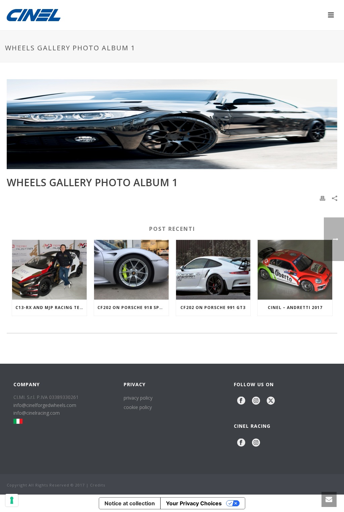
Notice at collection (129, 503)
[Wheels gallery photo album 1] (172, 124)
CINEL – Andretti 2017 (295, 307)
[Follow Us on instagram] (256, 401)
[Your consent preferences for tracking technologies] (11, 500)
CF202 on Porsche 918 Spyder (133, 307)
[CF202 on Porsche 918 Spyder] (131, 270)
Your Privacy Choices (194, 503)
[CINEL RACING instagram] (256, 443)
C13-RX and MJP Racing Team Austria (51, 307)
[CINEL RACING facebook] (241, 443)
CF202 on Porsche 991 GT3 (213, 307)
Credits (97, 485)
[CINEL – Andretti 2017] (295, 270)
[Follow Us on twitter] (271, 401)
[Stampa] (322, 197)
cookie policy (138, 407)
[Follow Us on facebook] (241, 401)
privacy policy (138, 398)
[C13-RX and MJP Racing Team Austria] (49, 270)
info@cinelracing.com (36, 413)
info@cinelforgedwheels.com (44, 405)
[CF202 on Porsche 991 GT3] (213, 270)
